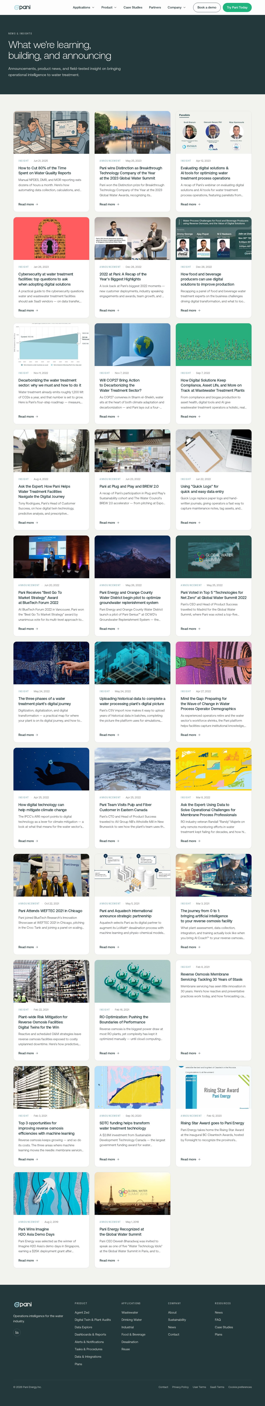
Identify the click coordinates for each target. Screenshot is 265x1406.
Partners (155, 7)
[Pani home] (22, 7)
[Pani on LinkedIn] (17, 1332)
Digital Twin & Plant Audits (93, 1319)
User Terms (199, 1387)
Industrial (128, 1327)
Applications (81, 7)
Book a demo (207, 7)
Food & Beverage (133, 1334)
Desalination (130, 1342)
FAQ (218, 1319)
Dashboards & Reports (90, 1334)
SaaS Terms (217, 1387)
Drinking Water (132, 1319)
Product (106, 7)
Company (175, 7)
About (172, 1312)
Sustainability (177, 1319)
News (172, 1327)
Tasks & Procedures (88, 1349)
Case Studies (133, 7)
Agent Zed (82, 1312)
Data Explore (83, 1327)
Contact (173, 1334)
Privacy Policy (180, 1387)
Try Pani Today (237, 7)
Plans (78, 1364)
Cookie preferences (240, 1387)
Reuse (126, 1349)
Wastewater (130, 1312)
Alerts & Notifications (89, 1342)
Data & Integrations (88, 1356)
